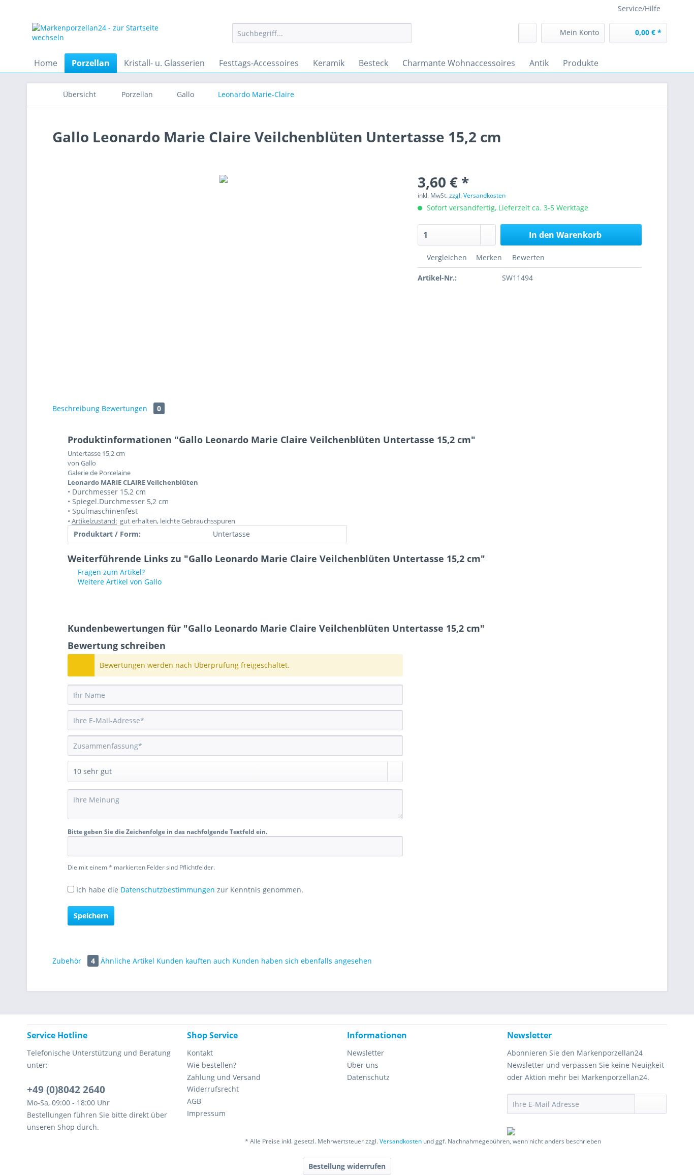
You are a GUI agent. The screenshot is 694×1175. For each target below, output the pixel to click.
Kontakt (200, 1053)
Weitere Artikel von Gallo (119, 581)
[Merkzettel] (527, 33)
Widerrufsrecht (213, 1089)
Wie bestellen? (211, 1065)
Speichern (91, 915)
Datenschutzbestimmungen (167, 889)
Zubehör (73, 961)
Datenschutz (368, 1077)
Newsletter (365, 1053)
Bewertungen (131, 408)
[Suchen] (402, 33)
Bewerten (527, 257)
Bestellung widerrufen (347, 1166)
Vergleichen (446, 257)
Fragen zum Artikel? (110, 572)
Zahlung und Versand (224, 1077)
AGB (194, 1101)
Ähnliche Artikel (127, 961)
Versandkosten (401, 1141)
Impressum (206, 1113)
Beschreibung (76, 408)
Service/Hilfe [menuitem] (639, 8)
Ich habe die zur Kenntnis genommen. (189, 889)
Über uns (362, 1065)
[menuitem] (322, 38)
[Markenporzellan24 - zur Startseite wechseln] (108, 35)
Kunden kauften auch (193, 961)
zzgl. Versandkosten (477, 195)
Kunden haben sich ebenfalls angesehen (302, 961)
